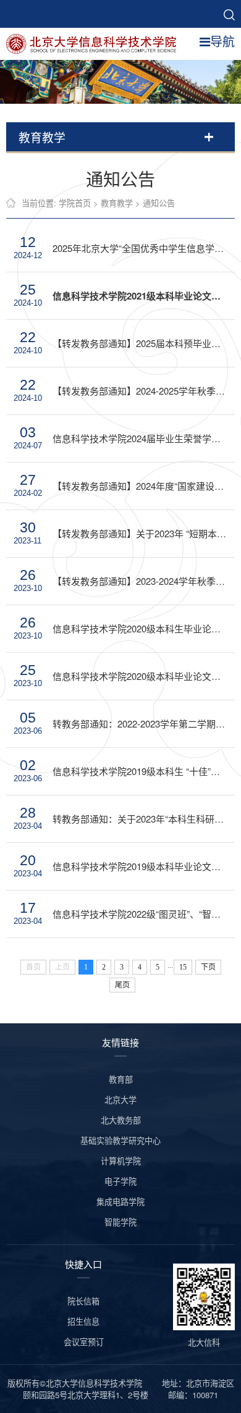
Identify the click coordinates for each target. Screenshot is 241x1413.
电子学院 (120, 1181)
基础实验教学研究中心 (120, 1140)
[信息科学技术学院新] (95, 42)
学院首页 (75, 203)
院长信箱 (83, 1301)
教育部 (121, 1079)
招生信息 (83, 1321)
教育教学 (117, 203)
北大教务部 (121, 1120)
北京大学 (120, 1099)
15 (183, 967)
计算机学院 (121, 1161)
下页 (208, 967)
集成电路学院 (120, 1201)
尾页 (122, 985)
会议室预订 (84, 1342)
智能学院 (120, 1222)
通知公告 (159, 203)
